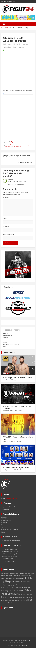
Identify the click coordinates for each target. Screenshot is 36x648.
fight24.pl (6, 581)
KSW (10, 591)
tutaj (11, 142)
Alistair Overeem (10, 145)
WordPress (23, 645)
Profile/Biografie (7, 335)
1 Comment (24, 44)
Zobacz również (9, 353)
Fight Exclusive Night (17, 581)
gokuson (17, 380)
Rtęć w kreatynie (8, 554)
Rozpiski (5, 373)
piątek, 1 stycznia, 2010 (9, 44)
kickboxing (4, 591)
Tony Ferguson (15, 600)
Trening (5, 342)
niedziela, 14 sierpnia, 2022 (10, 410)
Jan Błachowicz (22, 584)
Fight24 (28, 578)
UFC (29, 600)
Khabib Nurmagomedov (23, 587)
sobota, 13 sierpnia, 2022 (9, 441)
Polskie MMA (7, 597)
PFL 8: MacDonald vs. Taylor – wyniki (16, 468)
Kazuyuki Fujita (9, 146)
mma (19, 146)
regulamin (6, 509)
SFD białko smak (8, 559)
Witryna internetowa (8, 234)
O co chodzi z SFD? (9, 561)
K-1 (4, 35)
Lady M (18, 44)
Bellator (21, 573)
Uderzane (5, 340)
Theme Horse (20, 643)
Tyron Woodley (23, 600)
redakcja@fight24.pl (11, 498)
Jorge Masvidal (18, 585)
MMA (21, 590)
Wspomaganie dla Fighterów (11, 344)
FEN (23, 578)
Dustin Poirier (9, 578)
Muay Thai (23, 594)
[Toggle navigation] (3, 24)
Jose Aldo (25, 585)
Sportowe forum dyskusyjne (11, 540)
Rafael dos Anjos (17, 597)
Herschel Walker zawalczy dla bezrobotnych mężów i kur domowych (17, 156)
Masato (16, 146)
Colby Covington (31, 573)
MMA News (14, 594)
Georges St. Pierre (5, 584)
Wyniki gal (5, 333)
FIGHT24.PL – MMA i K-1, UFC (22, 640)
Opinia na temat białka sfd (10, 551)
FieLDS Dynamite (28, 145)
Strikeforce (8, 600)
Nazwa (5, 219)
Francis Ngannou (26, 581)
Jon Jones (11, 586)
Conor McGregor (6, 575)
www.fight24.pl (9, 603)
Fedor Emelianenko (17, 578)
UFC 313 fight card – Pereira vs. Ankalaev (17, 378)
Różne (4, 346)
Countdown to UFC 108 (25, 162)
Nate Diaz (29, 594)
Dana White (16, 575)
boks (26, 573)
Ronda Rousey (24, 597)
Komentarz (6, 197)
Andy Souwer (19, 145)
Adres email (6, 226)
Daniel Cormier (24, 575)
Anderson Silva (14, 573)
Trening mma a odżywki (10, 549)
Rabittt (20, 410)
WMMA (3, 603)
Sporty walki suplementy (10, 556)
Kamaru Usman (12, 587)
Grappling (5, 337)
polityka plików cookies (10, 507)
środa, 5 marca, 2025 (8, 380)
